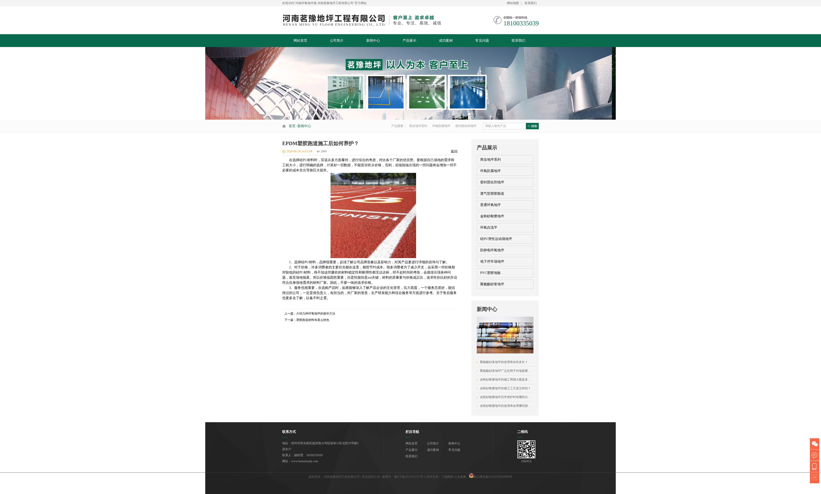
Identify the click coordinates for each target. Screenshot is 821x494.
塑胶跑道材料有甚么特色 (312, 320)
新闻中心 (373, 40)
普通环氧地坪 (490, 205)
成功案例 (446, 40)
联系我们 (531, 3)
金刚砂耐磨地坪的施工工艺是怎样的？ (505, 388)
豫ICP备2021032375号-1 (409, 476)
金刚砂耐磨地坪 (492, 216)
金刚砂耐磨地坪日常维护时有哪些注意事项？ (510, 397)
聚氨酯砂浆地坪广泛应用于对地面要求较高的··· (511, 370)
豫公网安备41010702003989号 (492, 476)
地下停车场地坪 (492, 261)
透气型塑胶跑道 (492, 193)
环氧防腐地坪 (441, 126)
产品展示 (409, 40)
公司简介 (337, 40)
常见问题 (482, 40)
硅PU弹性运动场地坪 (496, 239)
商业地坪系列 (418, 126)
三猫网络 (447, 476)
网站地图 (513, 3)
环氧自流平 (488, 227)
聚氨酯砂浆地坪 (492, 284)
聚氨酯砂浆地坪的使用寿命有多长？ (504, 362)
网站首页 (300, 40)
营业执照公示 (371, 476)
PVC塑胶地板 (490, 273)
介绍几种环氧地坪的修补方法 (315, 313)
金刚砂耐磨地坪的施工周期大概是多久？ (507, 379)
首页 (292, 126)
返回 (454, 151)
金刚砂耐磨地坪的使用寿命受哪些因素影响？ (510, 405)
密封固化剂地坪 (465, 126)
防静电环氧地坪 (492, 250)
